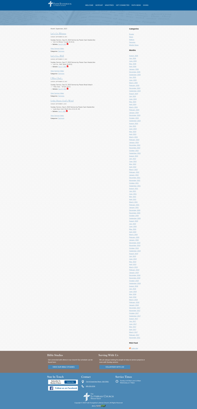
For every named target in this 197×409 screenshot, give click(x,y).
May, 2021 (132, 197)
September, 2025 (135, 75)
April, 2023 (132, 134)
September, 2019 (135, 251)
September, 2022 (135, 153)
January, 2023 (134, 142)
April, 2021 (132, 199)
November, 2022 (134, 148)
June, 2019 (133, 259)
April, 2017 (132, 329)
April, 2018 (132, 297)
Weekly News (134, 45)
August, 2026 (133, 56)
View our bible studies (63, 367)
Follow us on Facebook (66, 388)
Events (131, 34)
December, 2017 (134, 308)
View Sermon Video (57, 48)
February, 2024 (134, 110)
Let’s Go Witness (58, 33)
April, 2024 (132, 104)
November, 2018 (134, 278)
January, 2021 (134, 207)
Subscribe (134, 348)
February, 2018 (134, 302)
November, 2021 (134, 180)
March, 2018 (133, 300)
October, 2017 (134, 313)
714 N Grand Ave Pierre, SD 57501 (97, 381)
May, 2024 (132, 102)
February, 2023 (134, 140)
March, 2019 (133, 267)
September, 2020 (135, 218)
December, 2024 (134, 88)
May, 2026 (132, 64)
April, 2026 (132, 66)
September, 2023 (135, 121)
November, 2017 (134, 310)
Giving (145, 5)
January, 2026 (134, 69)
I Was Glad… (57, 78)
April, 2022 (132, 167)
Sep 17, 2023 (62, 66)
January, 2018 (134, 305)
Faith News (136, 5)
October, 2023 (134, 118)
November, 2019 (134, 245)
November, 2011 (134, 338)
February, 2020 (134, 237)
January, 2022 (134, 175)
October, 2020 (134, 215)
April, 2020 (132, 232)
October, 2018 (134, 281)
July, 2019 (132, 256)
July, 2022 (132, 159)
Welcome (89, 5)
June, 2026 (133, 61)
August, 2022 (133, 156)
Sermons (61, 51)
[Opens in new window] (98, 401)
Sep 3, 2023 (62, 111)
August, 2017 (133, 319)
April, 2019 (132, 264)
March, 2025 (133, 83)
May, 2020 (132, 229)
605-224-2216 (90, 386)
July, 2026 (132, 58)
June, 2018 (133, 291)
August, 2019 (133, 254)
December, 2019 (134, 243)
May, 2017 (132, 327)
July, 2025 (132, 77)
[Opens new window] (98, 406)
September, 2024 (135, 91)
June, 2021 (133, 194)
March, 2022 (133, 169)
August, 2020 (133, 221)
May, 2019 (132, 262)
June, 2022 (133, 161)
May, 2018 (132, 294)
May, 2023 (132, 132)
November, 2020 (134, 213)
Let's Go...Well (57, 56)
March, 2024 (133, 107)
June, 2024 (133, 99)
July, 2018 (132, 289)
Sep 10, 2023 (62, 89)
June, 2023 (133, 129)
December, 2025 (134, 72)
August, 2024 (133, 94)
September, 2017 (135, 316)
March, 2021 (133, 202)
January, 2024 (134, 113)
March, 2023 (133, 137)
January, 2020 (134, 240)
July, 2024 (132, 96)
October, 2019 (134, 248)
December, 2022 (134, 145)
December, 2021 (134, 178)
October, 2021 (134, 183)
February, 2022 (134, 172)
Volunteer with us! (114, 367)
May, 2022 (132, 164)
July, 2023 (132, 126)
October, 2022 (134, 150)
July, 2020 (132, 224)
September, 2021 (135, 186)
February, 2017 (134, 335)
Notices (131, 40)
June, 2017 (133, 324)
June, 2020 (133, 226)
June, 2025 (133, 80)
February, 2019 (134, 270)
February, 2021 (134, 205)
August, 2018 (133, 286)
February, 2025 (134, 85)
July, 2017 (132, 321)
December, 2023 (134, 115)
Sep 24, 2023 (62, 44)
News (131, 37)
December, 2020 (134, 210)
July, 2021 (132, 191)
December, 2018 (134, 275)
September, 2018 (135, 283)
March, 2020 (133, 234)
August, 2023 (133, 123)
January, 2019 (134, 273)
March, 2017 (133, 332)
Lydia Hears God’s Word (62, 100)
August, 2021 (133, 188)
